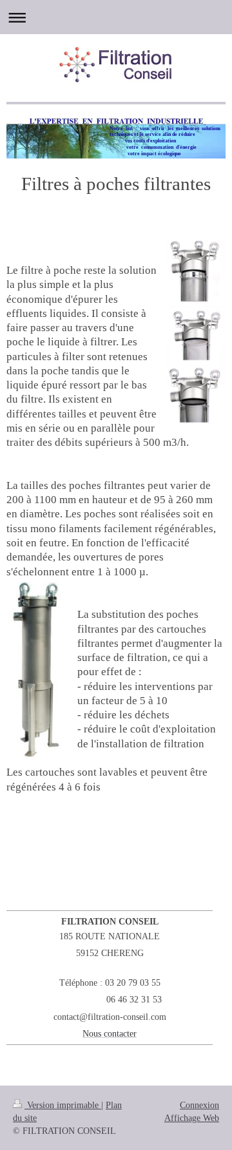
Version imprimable (62, 1105)
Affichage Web (191, 1118)
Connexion (199, 1105)
